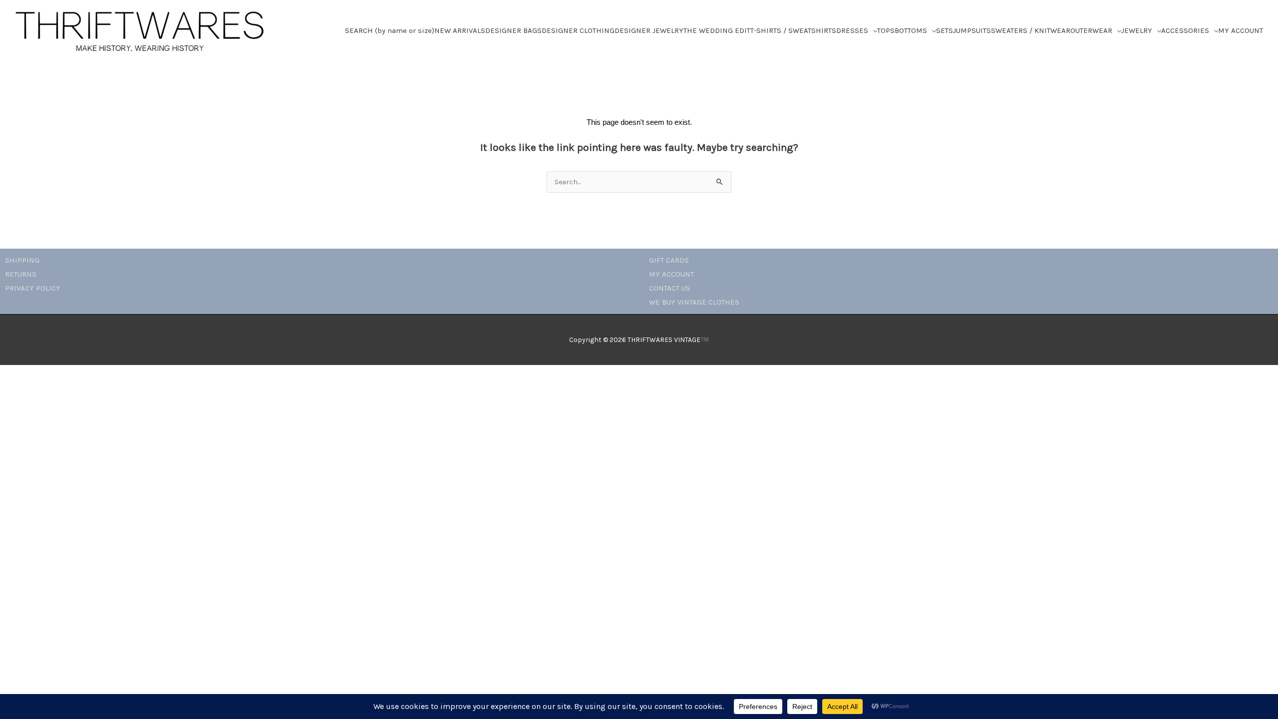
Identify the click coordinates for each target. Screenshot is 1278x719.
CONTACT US (669, 288)
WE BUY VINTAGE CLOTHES (694, 302)
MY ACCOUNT (671, 274)
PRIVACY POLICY (32, 288)
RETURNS (20, 274)
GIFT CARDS (669, 260)
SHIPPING (22, 260)
